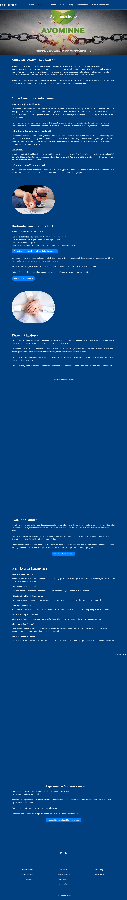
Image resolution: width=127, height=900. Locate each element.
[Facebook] (66, 853)
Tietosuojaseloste (99, 875)
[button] (45, 5)
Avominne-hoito (63, 884)
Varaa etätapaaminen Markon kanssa (63, 820)
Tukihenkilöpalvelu (63, 875)
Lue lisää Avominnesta (63, 554)
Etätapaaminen (63, 879)
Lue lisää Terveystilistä (23, 278)
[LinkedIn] (61, 853)
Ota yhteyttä (27, 879)
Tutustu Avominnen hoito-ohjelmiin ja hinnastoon (35, 251)
